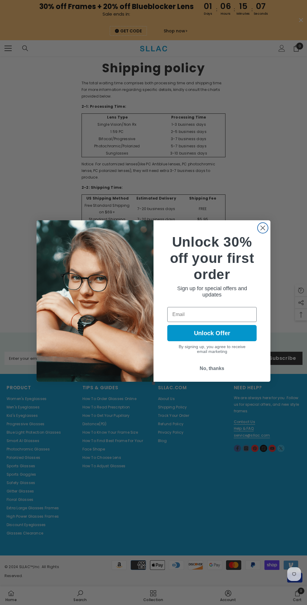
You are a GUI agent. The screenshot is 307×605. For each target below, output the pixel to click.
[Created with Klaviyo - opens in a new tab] (153, 383)
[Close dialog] (263, 228)
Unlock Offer (212, 333)
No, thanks (212, 368)
